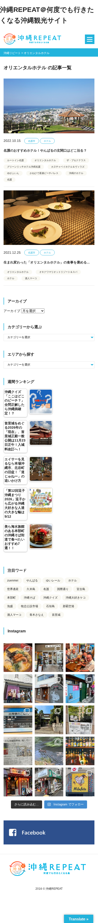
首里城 (56, 614)
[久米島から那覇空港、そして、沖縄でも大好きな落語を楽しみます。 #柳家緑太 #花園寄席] (80, 688)
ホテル (47, 141)
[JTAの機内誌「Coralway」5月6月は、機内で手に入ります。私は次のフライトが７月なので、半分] (80, 751)
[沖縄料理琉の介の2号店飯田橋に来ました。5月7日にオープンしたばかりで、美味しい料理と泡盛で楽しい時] (18, 782)
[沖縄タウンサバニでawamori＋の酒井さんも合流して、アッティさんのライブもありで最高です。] (80, 657)
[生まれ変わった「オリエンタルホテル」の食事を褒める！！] (49, 217)
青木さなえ (36, 614)
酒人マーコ (31, 278)
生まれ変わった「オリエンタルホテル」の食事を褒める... (47, 262)
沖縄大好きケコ (76, 597)
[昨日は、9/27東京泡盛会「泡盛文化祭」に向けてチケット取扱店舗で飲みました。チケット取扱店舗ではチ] (18, 657)
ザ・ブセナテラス (76, 160)
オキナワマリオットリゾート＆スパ (58, 272)
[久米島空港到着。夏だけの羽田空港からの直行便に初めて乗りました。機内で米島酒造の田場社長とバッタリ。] (18, 719)
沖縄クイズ (50, 597)
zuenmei (12, 580)
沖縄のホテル (76, 173)
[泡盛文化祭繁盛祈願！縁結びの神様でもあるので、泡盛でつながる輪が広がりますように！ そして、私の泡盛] (49, 719)
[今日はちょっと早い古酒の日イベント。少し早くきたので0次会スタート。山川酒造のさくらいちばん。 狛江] (49, 657)
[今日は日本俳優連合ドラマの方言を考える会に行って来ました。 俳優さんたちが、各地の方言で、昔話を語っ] (80, 719)
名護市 (31, 141)
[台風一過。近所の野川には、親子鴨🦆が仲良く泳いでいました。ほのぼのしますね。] (49, 751)
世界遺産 (13, 589)
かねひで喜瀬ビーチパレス (44, 173)
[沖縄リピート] (33, 39)
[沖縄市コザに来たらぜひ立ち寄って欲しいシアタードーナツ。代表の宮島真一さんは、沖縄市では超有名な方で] (49, 688)
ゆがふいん (13, 173)
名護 (9, 179)
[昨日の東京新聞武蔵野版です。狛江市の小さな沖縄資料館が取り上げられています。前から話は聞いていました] (18, 751)
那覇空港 (68, 606)
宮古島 (81, 589)
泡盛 (10, 606)
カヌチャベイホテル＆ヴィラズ (67, 166)
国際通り (63, 589)
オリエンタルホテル (45, 160)
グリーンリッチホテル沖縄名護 (23, 166)
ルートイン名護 (15, 160)
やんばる (32, 580)
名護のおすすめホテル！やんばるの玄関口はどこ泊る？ (45, 150)
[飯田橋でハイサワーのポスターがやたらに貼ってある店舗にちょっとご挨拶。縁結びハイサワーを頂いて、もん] (49, 782)
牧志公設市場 (29, 606)
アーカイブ (12, 311)
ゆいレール (53, 580)
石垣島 (50, 606)
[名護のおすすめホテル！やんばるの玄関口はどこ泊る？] (49, 106)
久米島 (31, 589)
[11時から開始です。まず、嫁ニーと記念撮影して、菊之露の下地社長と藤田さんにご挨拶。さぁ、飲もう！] (80, 782)
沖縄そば (29, 597)
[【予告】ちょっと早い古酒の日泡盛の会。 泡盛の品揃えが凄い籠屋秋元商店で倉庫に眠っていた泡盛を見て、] (18, 688)
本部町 (11, 597)
